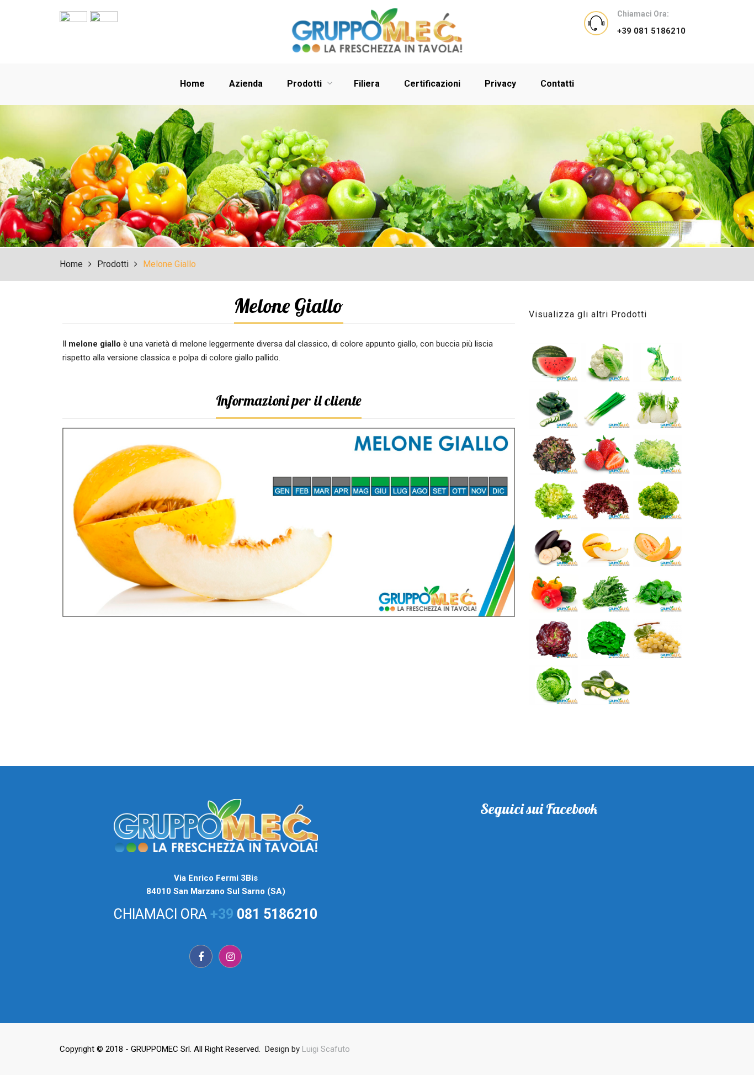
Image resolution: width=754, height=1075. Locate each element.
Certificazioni (432, 83)
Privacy (500, 83)
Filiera (367, 83)
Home (192, 83)
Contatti (557, 83)
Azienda (246, 83)
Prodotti (305, 83)
